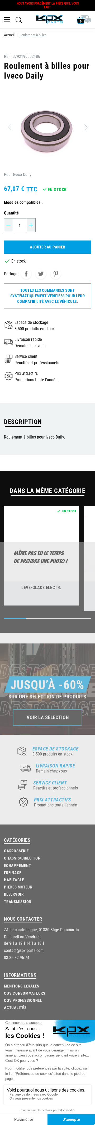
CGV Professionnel (23, 1000)
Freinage (12, 872)
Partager (26, 273)
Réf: (8, 56)
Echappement (17, 865)
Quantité (11, 213)
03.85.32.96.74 (16, 957)
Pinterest (55, 273)
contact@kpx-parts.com (24, 950)
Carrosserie (16, 850)
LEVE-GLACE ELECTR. (41, 587)
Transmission (17, 901)
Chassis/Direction (22, 858)
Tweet (41, 273)
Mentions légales (21, 986)
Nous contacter (23, 919)
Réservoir (14, 894)
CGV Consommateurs (24, 993)
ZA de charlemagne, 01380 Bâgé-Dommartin (41, 929)
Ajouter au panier (47, 247)
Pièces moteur (18, 887)
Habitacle (14, 879)
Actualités (15, 1007)
